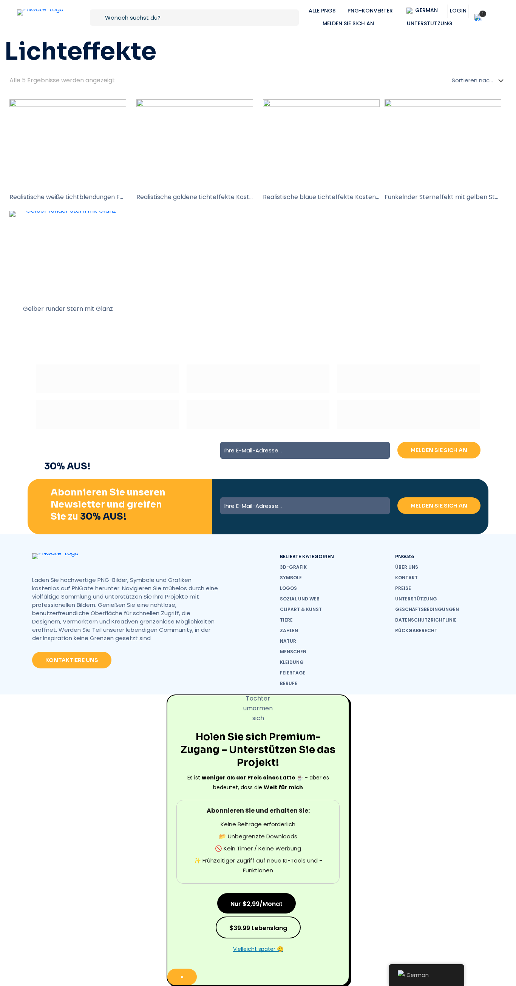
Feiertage (293, 673)
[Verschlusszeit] (408, 414)
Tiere (286, 620)
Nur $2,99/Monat (256, 904)
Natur (288, 641)
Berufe (288, 683)
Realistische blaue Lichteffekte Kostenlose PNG (332, 197)
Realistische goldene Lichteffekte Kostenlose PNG (209, 197)
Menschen (293, 651)
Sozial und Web (300, 599)
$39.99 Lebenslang (258, 928)
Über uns (406, 567)
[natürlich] (258, 414)
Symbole (291, 577)
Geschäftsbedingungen (427, 609)
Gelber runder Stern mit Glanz (68, 308)
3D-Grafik (293, 567)
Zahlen (289, 630)
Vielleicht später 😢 (258, 949)
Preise (403, 588)
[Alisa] (107, 378)
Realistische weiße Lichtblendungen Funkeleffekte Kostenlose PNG (107, 197)
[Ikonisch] (258, 378)
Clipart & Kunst (301, 609)
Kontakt (406, 577)
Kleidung (292, 662)
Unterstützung (416, 599)
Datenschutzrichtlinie (426, 620)
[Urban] (107, 414)
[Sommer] (408, 378)
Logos (288, 588)
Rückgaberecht (416, 630)
